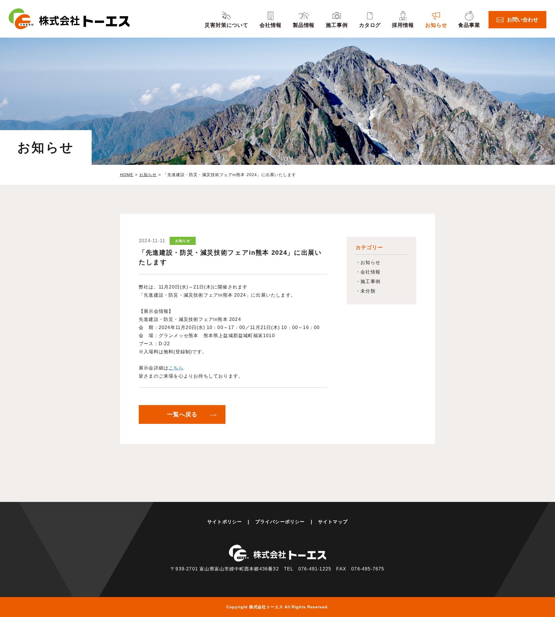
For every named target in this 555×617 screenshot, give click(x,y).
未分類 (367, 291)
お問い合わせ (522, 20)
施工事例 (337, 25)
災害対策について (226, 25)
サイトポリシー (224, 521)
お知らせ (436, 25)
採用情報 (403, 25)
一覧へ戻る (182, 414)
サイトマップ (333, 521)
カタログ (370, 25)
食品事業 (469, 25)
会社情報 (271, 25)
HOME (126, 174)
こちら (176, 367)
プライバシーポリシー (280, 521)
